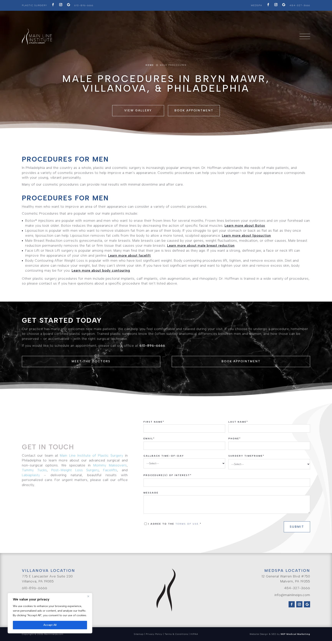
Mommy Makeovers (110, 465)
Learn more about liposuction (246, 235)
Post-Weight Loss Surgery (75, 470)
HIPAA (194, 634)
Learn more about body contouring (101, 270)
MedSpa (256, 5)
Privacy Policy (154, 634)
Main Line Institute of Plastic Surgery (91, 455)
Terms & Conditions (176, 634)
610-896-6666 (83, 5)
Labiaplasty (31, 475)
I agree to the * (176, 523)
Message (151, 492)
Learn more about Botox (245, 225)
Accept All (49, 625)
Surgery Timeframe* (246, 455)
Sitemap (139, 634)
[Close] (88, 596)
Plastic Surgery (34, 5)
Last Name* (238, 421)
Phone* (234, 438)
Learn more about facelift (129, 255)
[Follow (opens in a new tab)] (53, 5)
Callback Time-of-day (164, 455)
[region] (50, 613)
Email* (149, 438)
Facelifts (110, 470)
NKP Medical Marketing (295, 634)
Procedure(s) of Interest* (168, 475)
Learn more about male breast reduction (201, 245)
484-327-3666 (300, 5)
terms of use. (187, 523)
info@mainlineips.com (292, 595)
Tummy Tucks (34, 470)
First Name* (154, 421)
